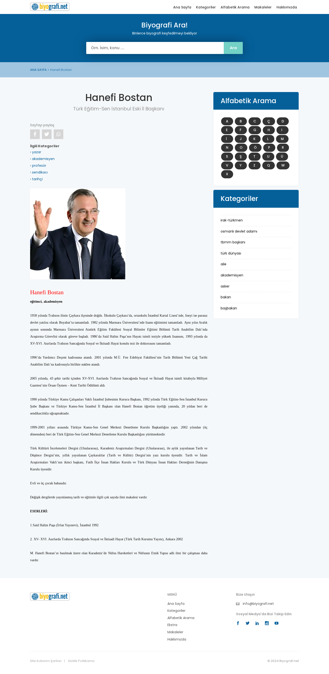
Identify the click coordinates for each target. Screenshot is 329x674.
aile (223, 264)
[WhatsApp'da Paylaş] (58, 134)
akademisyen (232, 275)
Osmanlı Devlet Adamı (239, 231)
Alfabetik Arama (235, 7)
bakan (226, 297)
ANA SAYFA (38, 69)
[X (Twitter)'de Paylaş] (47, 134)
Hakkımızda (286, 7)
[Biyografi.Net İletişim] (49, 596)
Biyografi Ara (49, 6)
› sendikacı (39, 172)
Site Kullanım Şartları (46, 661)
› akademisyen (42, 158)
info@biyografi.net (258, 603)
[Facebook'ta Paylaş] (35, 134)
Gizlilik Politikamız (81, 661)
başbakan (229, 308)
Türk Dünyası (231, 253)
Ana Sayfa (182, 7)
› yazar (35, 152)
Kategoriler (206, 7)
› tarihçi (36, 179)
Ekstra (172, 625)
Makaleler (263, 7)
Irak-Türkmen (232, 220)
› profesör (38, 165)
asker (225, 286)
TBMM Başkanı (233, 242)
